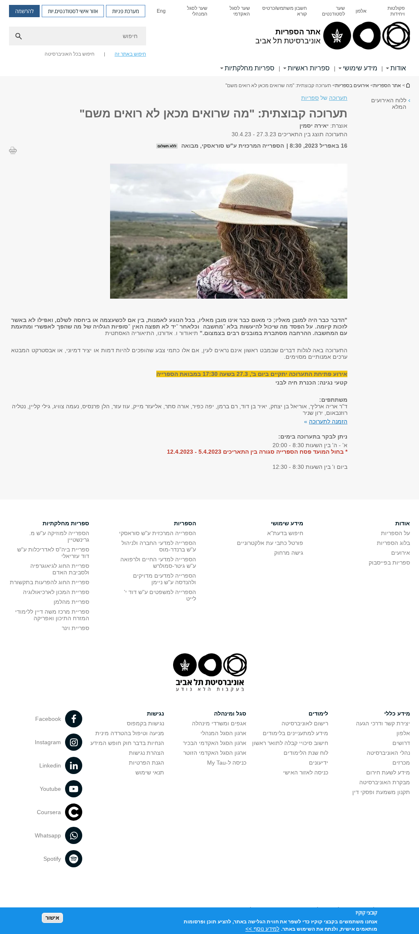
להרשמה (24, 11)
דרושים (401, 743)
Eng (161, 11)
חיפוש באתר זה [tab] (130, 54)
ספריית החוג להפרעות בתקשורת (49, 582)
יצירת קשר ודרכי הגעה (383, 723)
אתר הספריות (387, 85)
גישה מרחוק (288, 552)
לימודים (318, 713)
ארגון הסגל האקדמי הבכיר (214, 743)
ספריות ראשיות (309, 68)
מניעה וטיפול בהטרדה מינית (129, 733)
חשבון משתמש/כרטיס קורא (284, 11)
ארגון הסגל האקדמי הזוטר (214, 752)
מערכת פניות (125, 11)
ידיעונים (318, 762)
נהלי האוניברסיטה (388, 752)
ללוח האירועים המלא (388, 103)
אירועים (400, 552)
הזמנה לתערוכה (328, 421)
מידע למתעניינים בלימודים (295, 733)
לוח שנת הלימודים (306, 752)
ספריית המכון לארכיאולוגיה (56, 592)
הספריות (185, 523)
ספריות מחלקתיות (250, 68)
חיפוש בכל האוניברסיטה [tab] (70, 54)
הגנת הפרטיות (146, 762)
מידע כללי (397, 713)
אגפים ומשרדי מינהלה (219, 723)
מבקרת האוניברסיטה (384, 782)
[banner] (209, 38)
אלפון (361, 11)
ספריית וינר (75, 628)
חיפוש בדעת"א (285, 533)
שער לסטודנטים (333, 11)
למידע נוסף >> (262, 929)
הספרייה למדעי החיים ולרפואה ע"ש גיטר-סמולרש (158, 562)
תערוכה (338, 98)
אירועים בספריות (352, 85)
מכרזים (401, 762)
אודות (398, 68)
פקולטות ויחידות (396, 11)
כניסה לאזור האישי (305, 772)
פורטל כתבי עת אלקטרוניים (270, 543)
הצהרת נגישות (146, 752)
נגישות (155, 713)
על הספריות (395, 533)
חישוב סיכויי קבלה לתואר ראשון (290, 743)
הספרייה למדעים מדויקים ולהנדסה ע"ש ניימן (164, 578)
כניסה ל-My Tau (226, 762)
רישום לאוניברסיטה (305, 723)
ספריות (310, 98)
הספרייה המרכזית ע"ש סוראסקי (157, 533)
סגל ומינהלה (230, 713)
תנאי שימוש (149, 772)
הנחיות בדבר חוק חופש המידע (127, 743)
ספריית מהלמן (71, 602)
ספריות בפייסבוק (389, 562)
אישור (52, 918)
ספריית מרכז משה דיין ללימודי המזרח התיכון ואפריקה (52, 614)
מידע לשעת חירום (388, 772)
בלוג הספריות (393, 543)
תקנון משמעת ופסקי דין (381, 792)
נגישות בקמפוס (145, 723)
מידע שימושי (360, 68)
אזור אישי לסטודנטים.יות (73, 11)
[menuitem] (391, 11)
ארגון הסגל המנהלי (223, 733)
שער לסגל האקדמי (240, 11)
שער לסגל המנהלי (197, 11)
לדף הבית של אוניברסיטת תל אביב (407, 85)
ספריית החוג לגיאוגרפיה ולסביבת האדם (59, 569)
